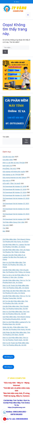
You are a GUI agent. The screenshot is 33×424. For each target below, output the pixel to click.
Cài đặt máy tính (8, 157)
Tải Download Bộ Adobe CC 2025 (14, 195)
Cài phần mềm (8, 160)
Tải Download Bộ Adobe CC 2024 (14, 192)
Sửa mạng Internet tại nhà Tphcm (14, 177)
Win (4, 231)
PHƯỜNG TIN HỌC (9, 169)
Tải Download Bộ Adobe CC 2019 (14, 189)
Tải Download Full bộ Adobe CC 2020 (16, 198)
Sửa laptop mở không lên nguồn (14, 171)
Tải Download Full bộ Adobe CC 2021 (16, 203)
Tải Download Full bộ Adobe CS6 (14, 219)
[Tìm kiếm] (5, 52)
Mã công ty (8, 367)
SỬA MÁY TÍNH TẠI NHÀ (11, 183)
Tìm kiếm (6, 137)
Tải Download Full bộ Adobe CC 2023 (16, 214)
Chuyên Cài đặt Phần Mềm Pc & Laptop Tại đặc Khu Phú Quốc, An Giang (14, 257)
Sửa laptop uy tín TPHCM (12, 174)
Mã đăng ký (8, 357)
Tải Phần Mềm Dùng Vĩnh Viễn (13, 222)
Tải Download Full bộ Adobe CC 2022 (16, 209)
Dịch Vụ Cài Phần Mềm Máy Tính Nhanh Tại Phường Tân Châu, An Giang (14, 265)
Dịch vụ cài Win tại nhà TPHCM (14, 163)
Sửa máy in (7, 180)
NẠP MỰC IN (7, 166)
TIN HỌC (6, 225)
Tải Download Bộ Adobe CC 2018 (14, 186)
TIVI (4, 228)
